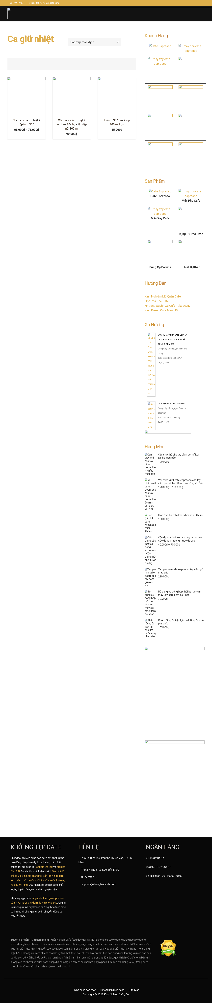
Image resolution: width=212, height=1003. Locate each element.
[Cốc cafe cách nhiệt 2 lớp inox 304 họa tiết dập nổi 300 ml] (72, 96)
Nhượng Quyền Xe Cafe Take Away (167, 305)
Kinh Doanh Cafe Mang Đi (161, 310)
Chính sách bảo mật (84, 990)
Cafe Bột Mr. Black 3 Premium (171, 404)
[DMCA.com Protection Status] (168, 955)
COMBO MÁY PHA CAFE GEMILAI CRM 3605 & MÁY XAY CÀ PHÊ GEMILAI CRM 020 (172, 339)
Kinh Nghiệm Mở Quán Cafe (163, 296)
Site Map (134, 990)
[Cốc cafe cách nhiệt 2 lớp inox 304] (26, 96)
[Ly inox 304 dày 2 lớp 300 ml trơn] (117, 96)
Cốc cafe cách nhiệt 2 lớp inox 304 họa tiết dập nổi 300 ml (71, 124)
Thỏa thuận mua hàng (112, 990)
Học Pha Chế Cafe (157, 301)
